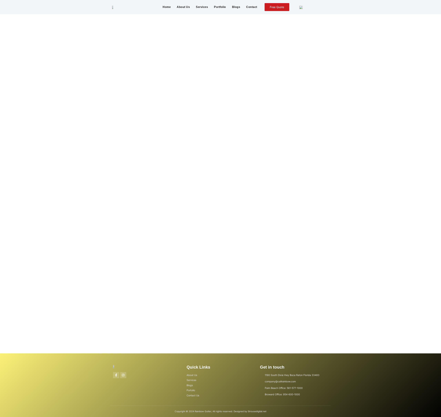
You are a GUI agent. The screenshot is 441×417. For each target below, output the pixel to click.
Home (167, 7)
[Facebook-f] (116, 375)
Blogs (236, 7)
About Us (183, 7)
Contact (251, 7)
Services (202, 7)
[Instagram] (123, 375)
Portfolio (220, 7)
